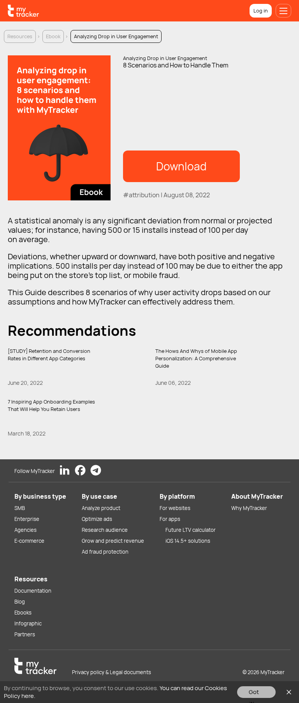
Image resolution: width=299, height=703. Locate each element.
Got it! (254, 693)
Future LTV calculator (190, 529)
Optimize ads (97, 518)
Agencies (25, 529)
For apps (170, 518)
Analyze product (101, 508)
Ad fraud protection (105, 551)
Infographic (28, 623)
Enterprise (26, 518)
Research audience (105, 529)
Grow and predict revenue (113, 540)
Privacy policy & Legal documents (111, 672)
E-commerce (29, 540)
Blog (19, 601)
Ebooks (23, 612)
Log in (260, 10)
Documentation (32, 590)
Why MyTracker (249, 508)
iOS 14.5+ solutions (187, 540)
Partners (24, 634)
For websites (175, 508)
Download (181, 166)
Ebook (53, 36)
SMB (19, 508)
